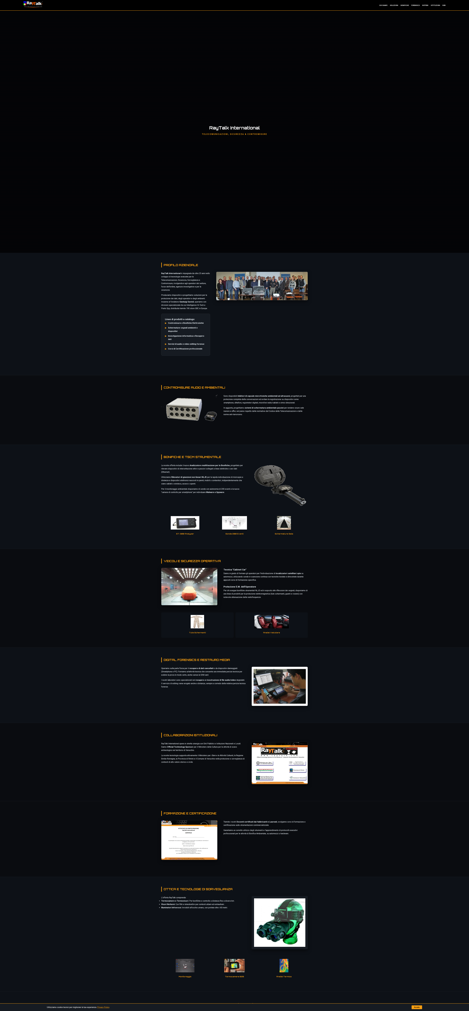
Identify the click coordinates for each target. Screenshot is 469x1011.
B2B (444, 5)
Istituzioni (435, 5)
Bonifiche (405, 5)
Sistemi (425, 5)
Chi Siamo (383, 5)
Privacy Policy (103, 1007)
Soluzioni (394, 5)
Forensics (415, 5)
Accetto (417, 1007)
